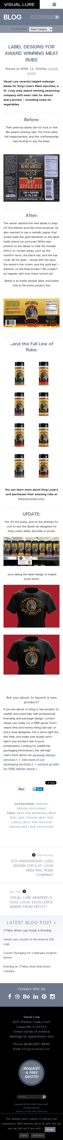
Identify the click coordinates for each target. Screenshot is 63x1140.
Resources (42, 1111)
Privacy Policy (31, 1111)
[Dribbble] (17, 996)
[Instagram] (52, 996)
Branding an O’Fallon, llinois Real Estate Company (27, 969)
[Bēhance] (26, 996)
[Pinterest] (44, 996)
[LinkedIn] (35, 996)
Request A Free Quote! (31, 1072)
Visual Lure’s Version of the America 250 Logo (29, 942)
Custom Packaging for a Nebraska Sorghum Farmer (30, 955)
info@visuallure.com (36, 1049)
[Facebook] (9, 996)
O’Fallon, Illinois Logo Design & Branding (27, 930)
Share (39, 789)
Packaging (37, 808)
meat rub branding (32, 813)
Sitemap (19, 1111)
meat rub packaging (38, 827)
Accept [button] (50, 1129)
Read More (38, 1135)
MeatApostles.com (31, 499)
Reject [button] (24, 1135)
